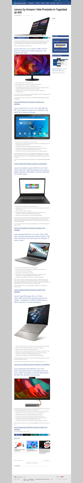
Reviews (47, 3)
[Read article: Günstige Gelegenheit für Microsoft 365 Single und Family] (32, 445)
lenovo (28, 431)
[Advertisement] (60, 27)
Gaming (42, 3)
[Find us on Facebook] (53, 1)
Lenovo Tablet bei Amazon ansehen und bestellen (30, 164)
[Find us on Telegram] (59, 1)
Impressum (18, 0)
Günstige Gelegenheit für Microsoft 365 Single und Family (32, 450)
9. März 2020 (25, 15)
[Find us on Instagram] (57, 1)
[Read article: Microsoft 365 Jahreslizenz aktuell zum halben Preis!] (19, 445)
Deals (58, 3)
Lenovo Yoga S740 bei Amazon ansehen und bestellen (32, 364)
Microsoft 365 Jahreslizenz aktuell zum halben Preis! (19, 450)
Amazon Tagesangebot (19, 431)
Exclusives (53, 3)
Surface (37, 3)
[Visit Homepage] (20, 3)
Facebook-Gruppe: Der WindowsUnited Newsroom (42, 479)
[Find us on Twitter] (54, 1)
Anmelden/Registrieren (46, 460)
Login (64, 0)
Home (15, 6)
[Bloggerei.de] (61, 476)
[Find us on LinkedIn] (58, 1)
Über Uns (15, 0)
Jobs (51, 479)
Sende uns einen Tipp (26, 480)
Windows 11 (31, 3)
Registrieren (67, 0)
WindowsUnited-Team (18, 15)
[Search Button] (68, 3)
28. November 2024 (42, 454)
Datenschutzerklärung (23, 0)
